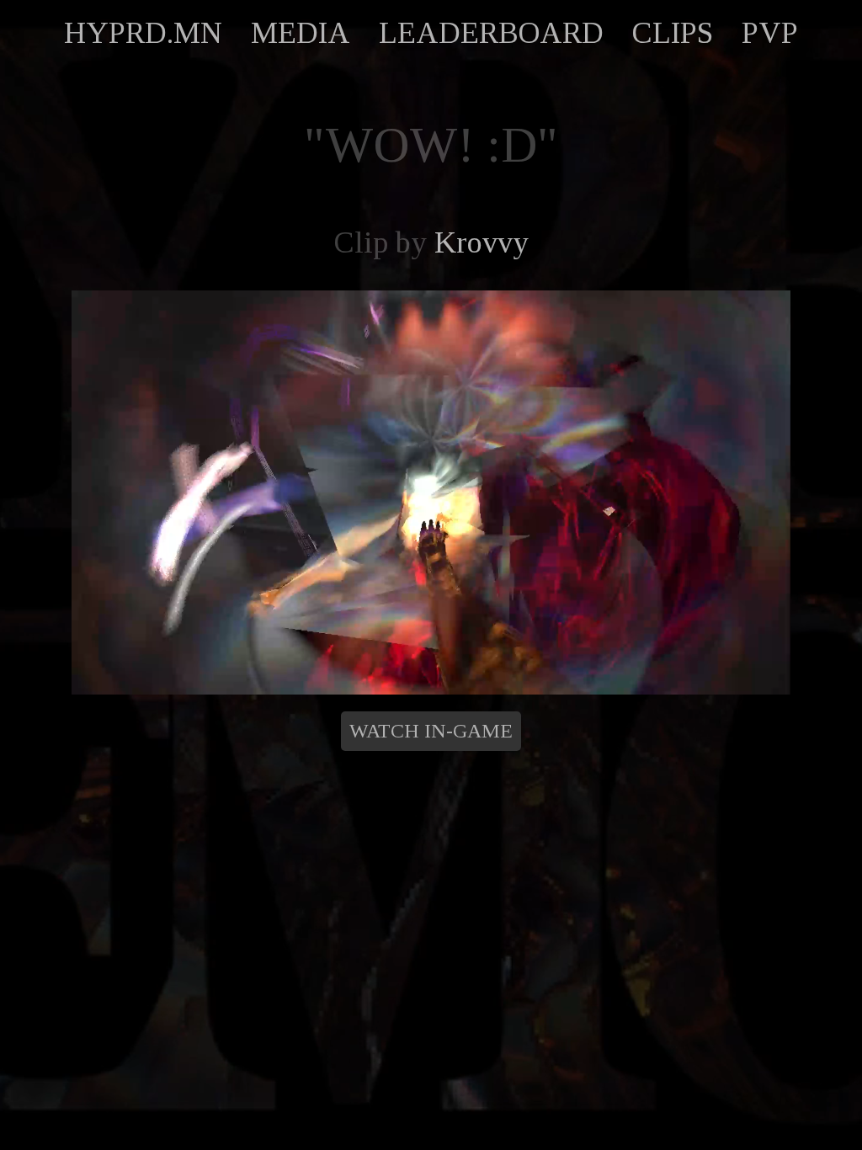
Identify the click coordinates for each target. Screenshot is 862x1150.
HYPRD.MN (143, 33)
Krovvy (481, 242)
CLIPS (672, 33)
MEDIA (300, 33)
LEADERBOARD (491, 33)
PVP (770, 33)
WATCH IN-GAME (431, 731)
